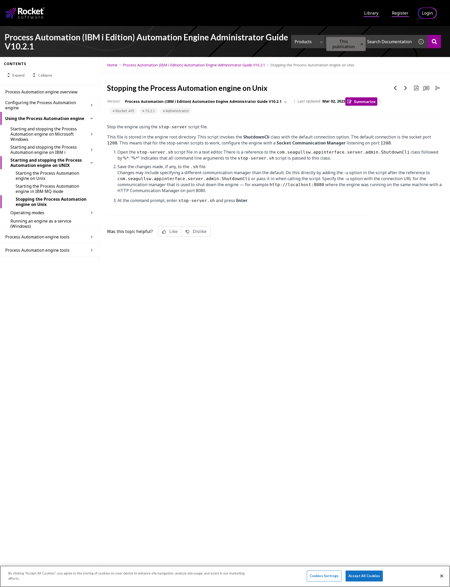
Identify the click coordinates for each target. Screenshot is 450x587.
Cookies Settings (324, 576)
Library (371, 13)
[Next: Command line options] (406, 88)
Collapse (45, 75)
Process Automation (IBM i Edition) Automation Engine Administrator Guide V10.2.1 (194, 65)
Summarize (365, 101)
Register (400, 13)
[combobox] (370, 41)
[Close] (441, 576)
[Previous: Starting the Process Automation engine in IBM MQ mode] (395, 88)
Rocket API (124, 110)
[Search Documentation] (434, 41)
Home (112, 65)
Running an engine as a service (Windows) (40, 223)
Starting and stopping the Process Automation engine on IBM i (43, 149)
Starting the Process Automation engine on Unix (47, 176)
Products (303, 42)
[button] (362, 44)
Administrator (177, 110)
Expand (18, 75)
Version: (113, 101)
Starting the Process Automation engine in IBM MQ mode (47, 189)
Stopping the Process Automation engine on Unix (51, 202)
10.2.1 (150, 110)
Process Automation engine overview (41, 92)
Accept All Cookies (364, 576)
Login (427, 13)
